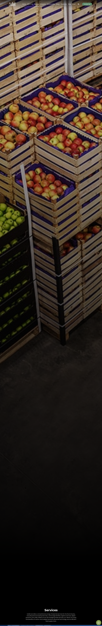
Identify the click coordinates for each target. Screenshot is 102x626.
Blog (69, 4)
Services (36, 4)
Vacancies (64, 4)
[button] (78, 4)
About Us (30, 4)
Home (24, 4)
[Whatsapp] (98, 622)
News (57, 4)
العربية (73, 4)
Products (43, 4)
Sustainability (51, 4)
